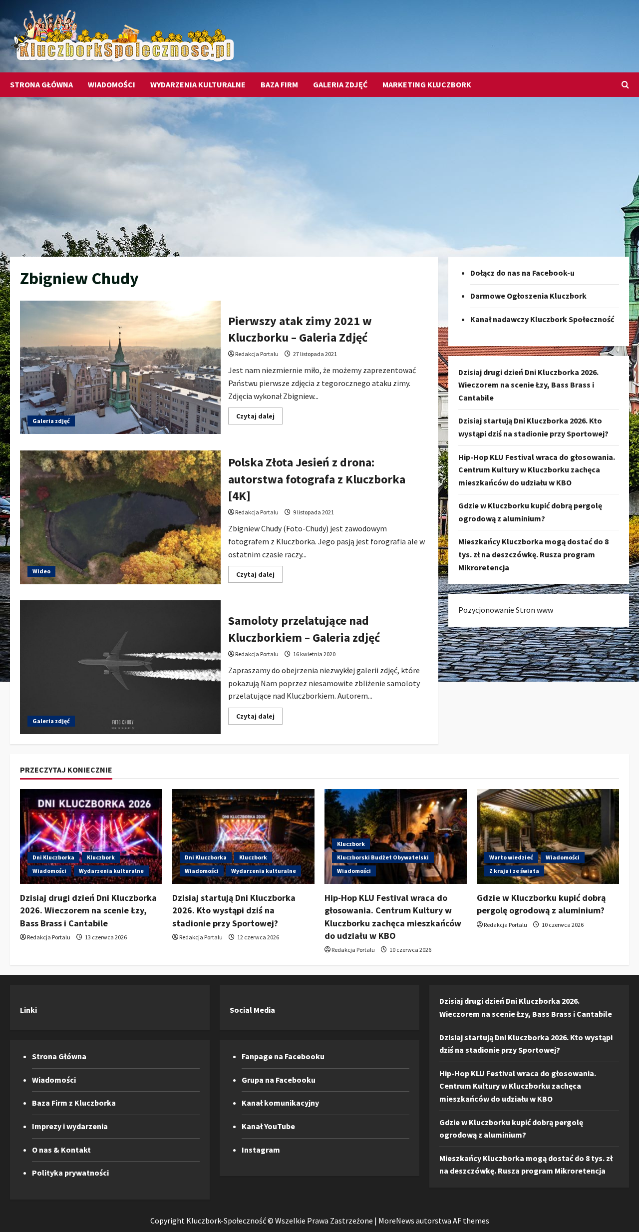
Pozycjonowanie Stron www (505, 610)
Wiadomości (111, 84)
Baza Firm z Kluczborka (74, 1103)
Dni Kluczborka (53, 857)
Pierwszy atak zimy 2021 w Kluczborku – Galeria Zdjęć (120, 367)
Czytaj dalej (259, 417)
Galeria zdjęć (340, 84)
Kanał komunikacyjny (280, 1103)
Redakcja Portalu (257, 354)
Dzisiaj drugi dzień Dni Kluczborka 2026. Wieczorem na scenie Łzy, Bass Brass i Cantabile (528, 385)
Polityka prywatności (70, 1173)
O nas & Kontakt (61, 1150)
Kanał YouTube (268, 1126)
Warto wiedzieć (511, 857)
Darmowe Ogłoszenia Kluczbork (528, 296)
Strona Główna (41, 84)
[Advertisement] (319, 172)
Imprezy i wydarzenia (70, 1126)
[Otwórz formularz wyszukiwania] (625, 84)
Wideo (41, 571)
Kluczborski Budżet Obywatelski (383, 857)
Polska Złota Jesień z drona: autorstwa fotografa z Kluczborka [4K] (120, 517)
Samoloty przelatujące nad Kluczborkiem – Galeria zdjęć (120, 667)
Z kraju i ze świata (514, 870)
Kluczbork (101, 857)
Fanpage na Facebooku (283, 1056)
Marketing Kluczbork (426, 84)
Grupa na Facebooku (279, 1080)
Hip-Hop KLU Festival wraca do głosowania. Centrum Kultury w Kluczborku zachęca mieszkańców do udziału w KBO (536, 469)
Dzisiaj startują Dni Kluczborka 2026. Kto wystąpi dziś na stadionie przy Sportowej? (234, 910)
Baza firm (279, 84)
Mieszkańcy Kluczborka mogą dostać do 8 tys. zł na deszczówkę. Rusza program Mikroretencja (533, 554)
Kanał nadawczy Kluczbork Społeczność (542, 319)
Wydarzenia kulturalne (198, 84)
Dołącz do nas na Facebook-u (522, 273)
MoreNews (396, 1221)
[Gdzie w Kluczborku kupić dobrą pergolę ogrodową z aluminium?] (548, 836)
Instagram (261, 1150)
